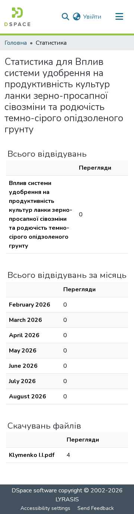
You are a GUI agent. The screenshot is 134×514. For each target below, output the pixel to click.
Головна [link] (15, 43)
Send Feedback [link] (95, 508)
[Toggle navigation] (119, 17)
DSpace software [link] (34, 490)
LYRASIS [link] (67, 499)
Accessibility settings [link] (45, 508)
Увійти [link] (92, 17)
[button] (17, 16)
